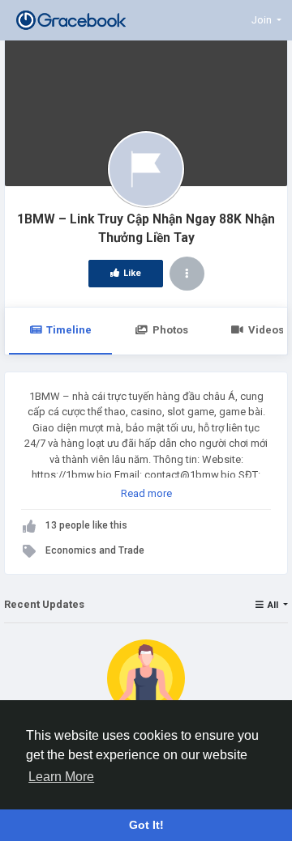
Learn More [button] (61, 777)
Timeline (69, 330)
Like (132, 273)
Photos (170, 330)
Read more (146, 493)
